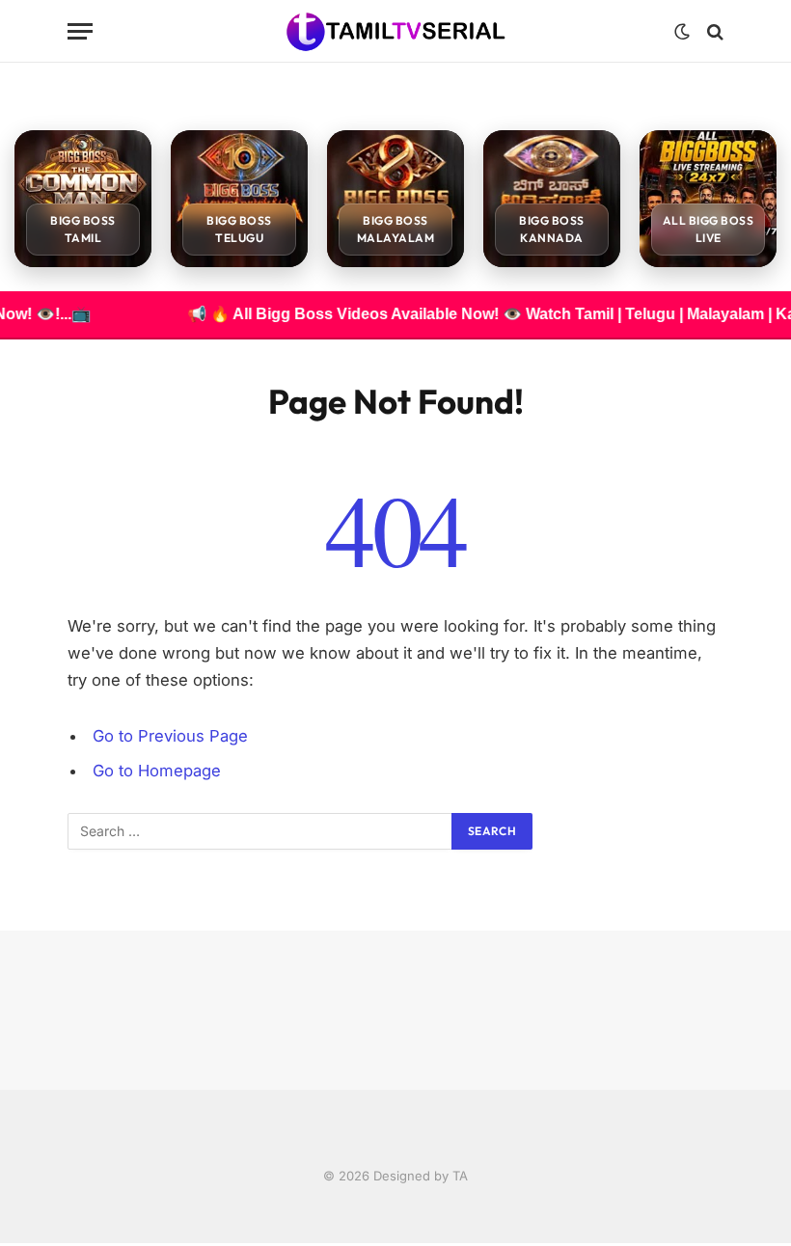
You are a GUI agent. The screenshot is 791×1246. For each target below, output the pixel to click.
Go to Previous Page (170, 735)
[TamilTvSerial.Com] (396, 31)
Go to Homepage (157, 770)
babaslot (3, 1243)
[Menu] (80, 31)
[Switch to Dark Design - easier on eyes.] (682, 32)
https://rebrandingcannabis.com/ (10, 1243)
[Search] (713, 31)
